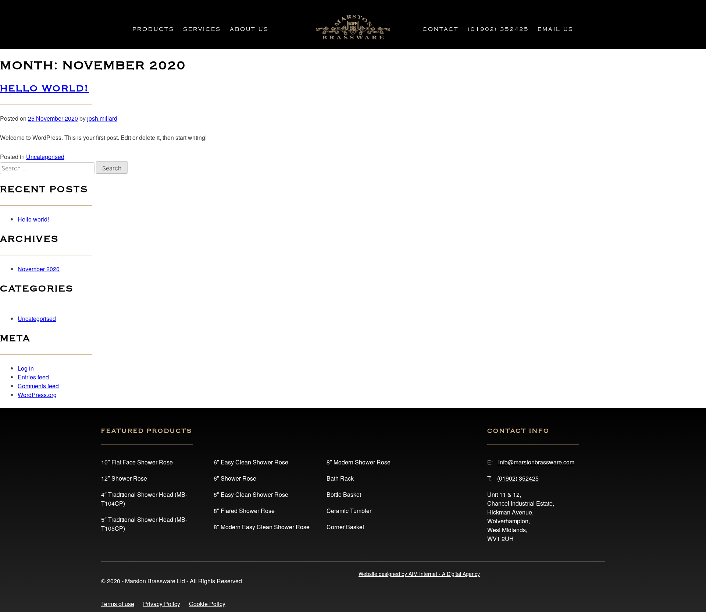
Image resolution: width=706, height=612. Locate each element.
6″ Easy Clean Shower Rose (251, 462)
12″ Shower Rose (124, 478)
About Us (249, 29)
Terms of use (117, 603)
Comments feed (38, 386)
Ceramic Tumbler (349, 510)
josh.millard (102, 118)
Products (153, 29)
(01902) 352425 (498, 29)
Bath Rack (340, 478)
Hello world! (44, 88)
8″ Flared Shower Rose (244, 510)
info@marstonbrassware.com (536, 462)
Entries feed (33, 377)
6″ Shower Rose (235, 478)
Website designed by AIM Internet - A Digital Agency (419, 573)
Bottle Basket (344, 494)
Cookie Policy (207, 603)
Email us (556, 29)
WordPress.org (37, 394)
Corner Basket (345, 527)
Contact (440, 29)
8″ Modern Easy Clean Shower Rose (262, 527)
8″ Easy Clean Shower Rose (251, 494)
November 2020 (39, 269)
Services (202, 29)
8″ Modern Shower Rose (359, 462)
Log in (26, 368)
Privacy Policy (161, 603)
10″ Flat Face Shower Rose (137, 462)
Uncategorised (45, 156)
